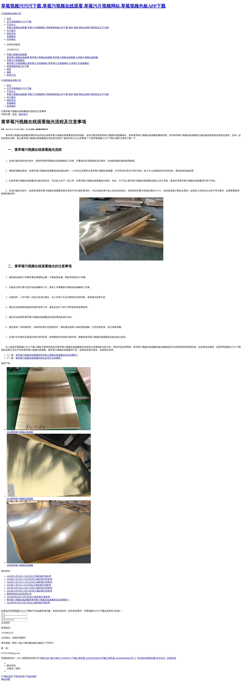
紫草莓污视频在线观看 (41, 57)
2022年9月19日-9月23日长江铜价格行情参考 (28, 603)
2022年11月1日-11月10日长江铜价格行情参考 (29, 585)
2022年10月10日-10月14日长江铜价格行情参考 (29, 591)
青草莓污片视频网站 (58, 63)
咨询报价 (11, 39)
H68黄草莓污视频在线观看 (20, 565)
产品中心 (11, 24)
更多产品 (11, 75)
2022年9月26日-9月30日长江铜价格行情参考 (28, 597)
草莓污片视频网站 (36, 27)
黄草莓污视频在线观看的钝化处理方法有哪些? (38, 358)
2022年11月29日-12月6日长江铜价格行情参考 (29, 576)
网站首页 (8, 676)
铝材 (106, 27)
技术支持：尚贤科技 (166, 658)
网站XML (45, 658)
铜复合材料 (84, 27)
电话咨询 (20, 676)
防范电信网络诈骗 (146, 658)
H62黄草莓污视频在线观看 (20, 432)
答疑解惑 (11, 36)
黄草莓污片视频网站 (17, 63)
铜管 (71, 27)
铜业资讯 (11, 33)
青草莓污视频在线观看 (64, 57)
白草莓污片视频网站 (79, 63)
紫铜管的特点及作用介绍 (19, 594)
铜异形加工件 (97, 27)
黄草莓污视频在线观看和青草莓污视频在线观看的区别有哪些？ (38, 600)
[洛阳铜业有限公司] (11, 13)
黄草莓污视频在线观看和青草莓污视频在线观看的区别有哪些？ (47, 355)
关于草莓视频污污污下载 (19, 21)
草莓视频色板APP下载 (57, 27)
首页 (9, 19)
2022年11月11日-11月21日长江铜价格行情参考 (29, 582)
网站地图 (5, 679)
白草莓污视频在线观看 (87, 57)
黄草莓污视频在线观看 (18, 57)
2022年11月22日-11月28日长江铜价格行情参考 (29, 579)
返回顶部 (31, 676)
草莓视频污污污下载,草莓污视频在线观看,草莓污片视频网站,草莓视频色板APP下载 (83, 5)
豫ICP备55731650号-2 (60, 658)
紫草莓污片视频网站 (37, 63)
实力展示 (11, 30)
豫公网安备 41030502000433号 (118, 658)
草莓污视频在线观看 (17, 27)
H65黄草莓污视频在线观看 (20, 498)
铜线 (76, 27)
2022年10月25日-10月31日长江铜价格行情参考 (29, 588)
